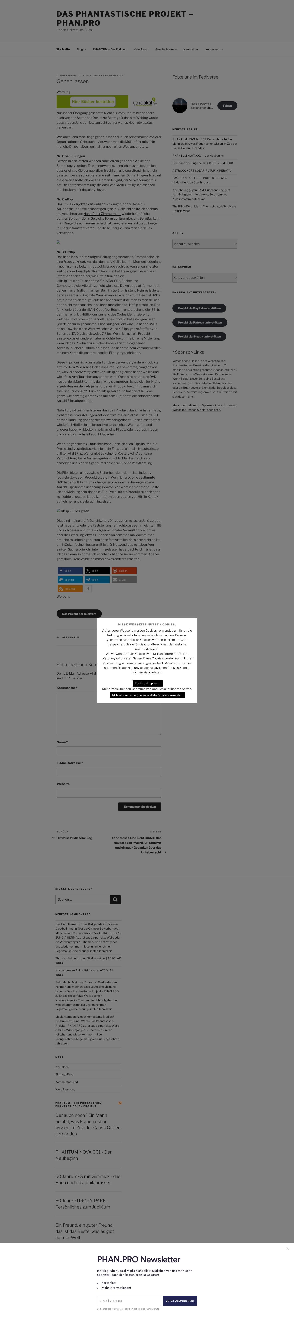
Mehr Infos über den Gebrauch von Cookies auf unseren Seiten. (147, 689)
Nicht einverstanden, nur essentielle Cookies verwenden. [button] (147, 695)
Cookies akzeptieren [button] (147, 683)
